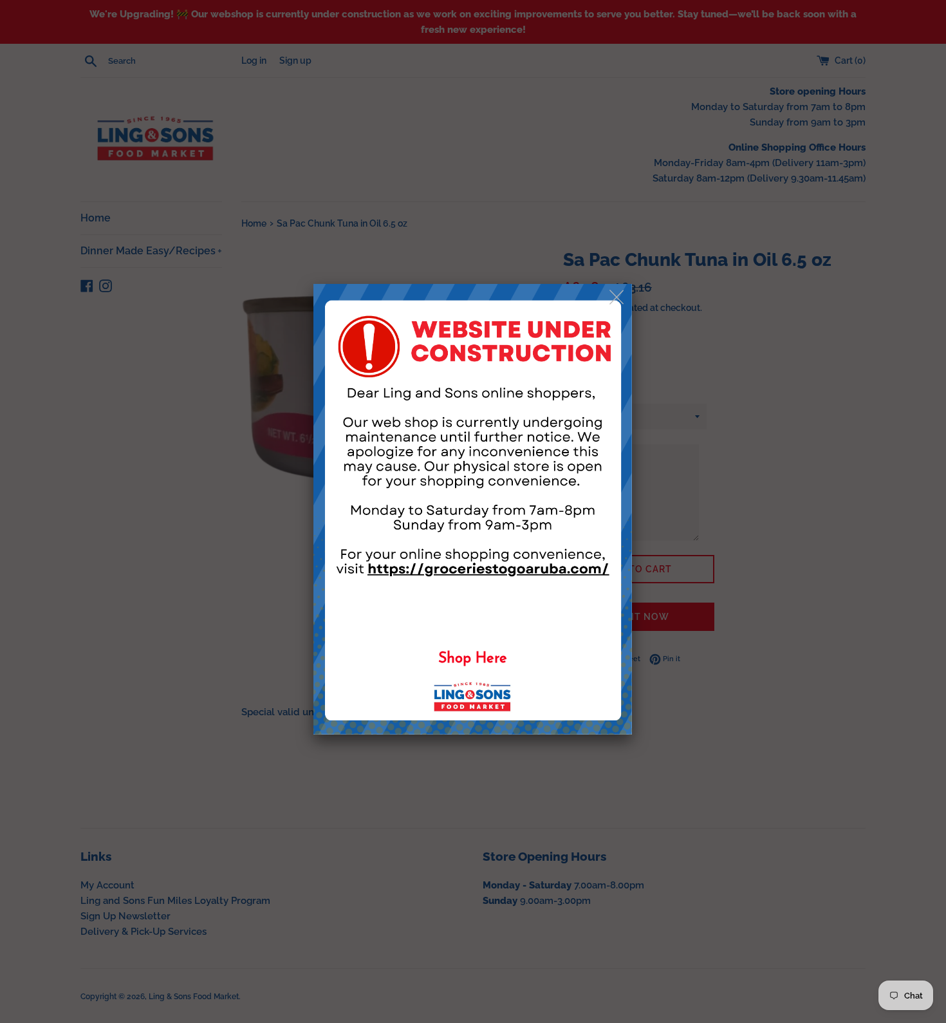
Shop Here (472, 659)
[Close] (617, 298)
